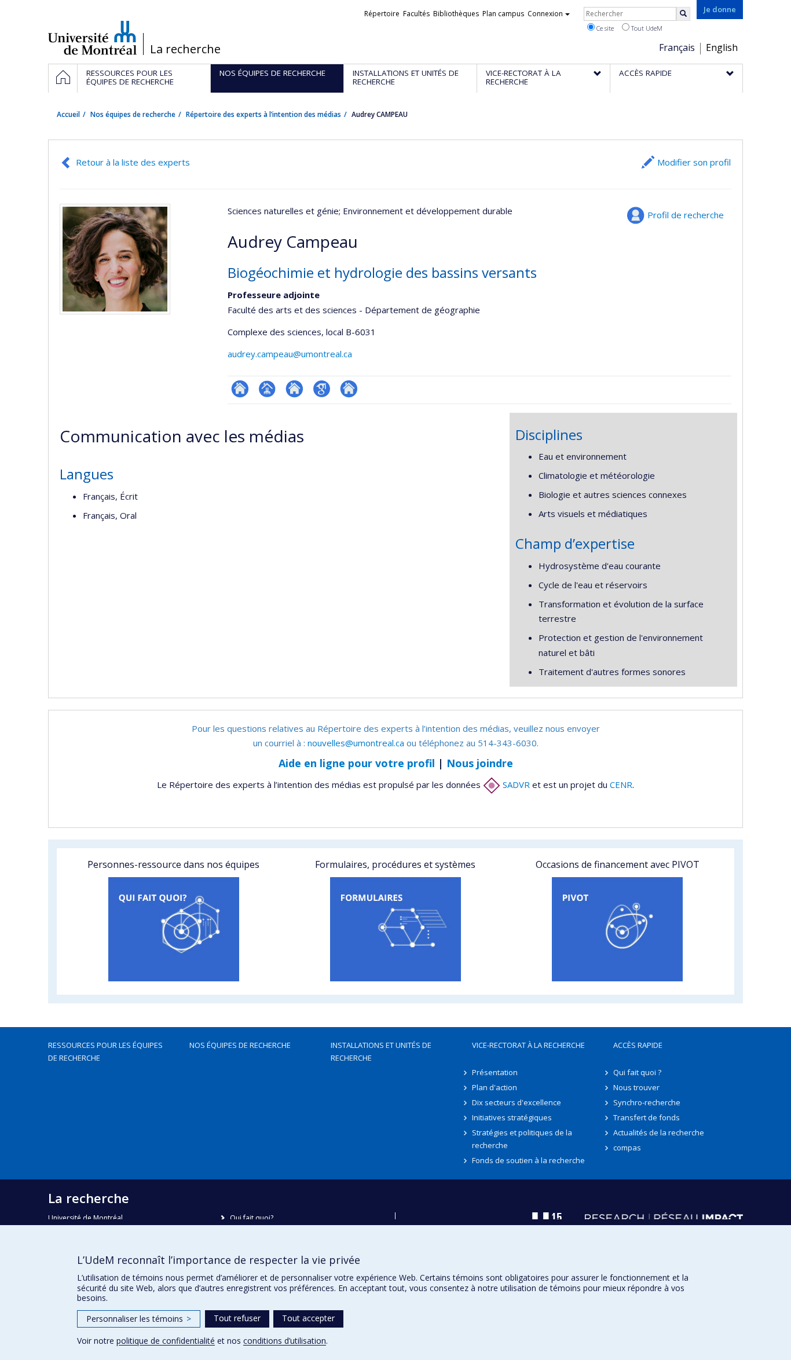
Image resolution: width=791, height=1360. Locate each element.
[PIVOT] (617, 929)
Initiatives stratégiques (512, 1117)
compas (627, 1147)
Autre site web (349, 389)
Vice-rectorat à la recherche (528, 1045)
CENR (621, 784)
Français (677, 47)
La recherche (185, 49)
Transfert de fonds (646, 1117)
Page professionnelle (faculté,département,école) (267, 389)
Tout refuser (237, 1318)
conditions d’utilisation (284, 1340)
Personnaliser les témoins (138, 1318)
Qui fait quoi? (251, 1218)
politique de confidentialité (165, 1340)
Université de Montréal (92, 37)
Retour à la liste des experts (133, 162)
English (722, 47)
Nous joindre (479, 763)
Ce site (604, 28)
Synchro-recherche (646, 1102)
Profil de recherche (685, 215)
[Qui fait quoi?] (173, 929)
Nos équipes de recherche (132, 114)
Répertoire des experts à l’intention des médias (263, 114)
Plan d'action (494, 1087)
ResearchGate (240, 389)
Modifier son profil (694, 162)
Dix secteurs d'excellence (516, 1102)
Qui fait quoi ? (637, 1072)
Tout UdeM (645, 28)
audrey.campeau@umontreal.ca (290, 354)
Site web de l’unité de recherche (294, 389)
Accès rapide (637, 1045)
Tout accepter (308, 1318)
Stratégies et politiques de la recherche (522, 1138)
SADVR (515, 784)
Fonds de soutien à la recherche (528, 1160)
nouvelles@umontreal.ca (355, 743)
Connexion (545, 14)
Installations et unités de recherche (381, 1051)
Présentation (495, 1072)
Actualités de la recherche (658, 1132)
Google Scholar (322, 389)
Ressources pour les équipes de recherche (105, 1051)
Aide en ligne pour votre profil (357, 763)
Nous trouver (636, 1087)
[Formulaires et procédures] (395, 929)
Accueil (68, 114)
